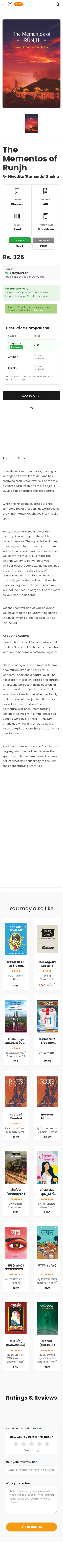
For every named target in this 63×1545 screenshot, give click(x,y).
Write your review (18, 1483)
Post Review (33, 1527)
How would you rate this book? (31, 1437)
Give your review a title (21, 1462)
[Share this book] (31, 407)
